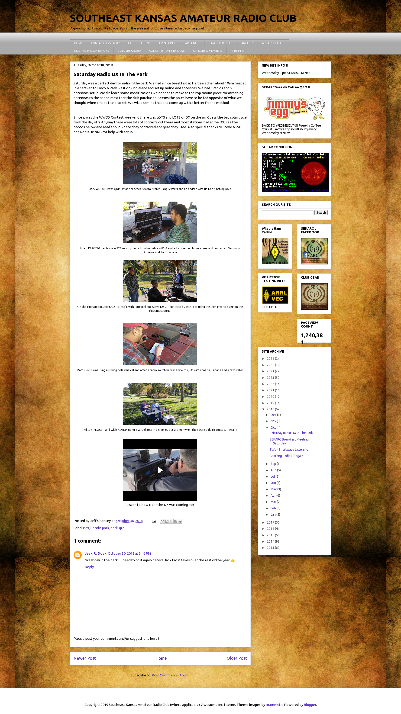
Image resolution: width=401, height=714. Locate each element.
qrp (121, 528)
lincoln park (100, 528)
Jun (274, 483)
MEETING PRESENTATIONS (91, 50)
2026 (271, 358)
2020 (271, 397)
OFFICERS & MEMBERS (207, 50)
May (274, 489)
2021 (271, 390)
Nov (274, 421)
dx (87, 528)
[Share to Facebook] (175, 521)
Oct (274, 427)
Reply (89, 567)
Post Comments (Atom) (171, 675)
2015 (271, 535)
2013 (271, 548)
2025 (271, 365)
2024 (271, 371)
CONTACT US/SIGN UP (105, 43)
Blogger (310, 705)
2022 (271, 384)
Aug (274, 470)
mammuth (274, 705)
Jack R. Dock (96, 553)
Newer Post (85, 658)
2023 (271, 378)
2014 (271, 541)
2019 (271, 403)
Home (161, 658)
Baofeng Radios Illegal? (286, 456)
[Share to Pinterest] (180, 521)
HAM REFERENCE (220, 43)
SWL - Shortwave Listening (289, 449)
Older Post (237, 658)
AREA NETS (192, 43)
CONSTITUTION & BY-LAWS (166, 50)
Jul (273, 476)
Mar (274, 502)
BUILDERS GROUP (129, 50)
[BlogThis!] (167, 521)
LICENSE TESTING (139, 43)
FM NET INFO (168, 43)
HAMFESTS (246, 43)
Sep (274, 464)
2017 (271, 522)
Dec (274, 415)
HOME (78, 43)
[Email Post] (153, 521)
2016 (271, 529)
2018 (271, 409)
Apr (273, 495)
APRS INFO (238, 50)
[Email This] (162, 521)
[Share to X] (171, 521)
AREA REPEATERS (273, 43)
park (114, 528)
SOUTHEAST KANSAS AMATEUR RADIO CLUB (183, 18)
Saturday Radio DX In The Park (291, 433)
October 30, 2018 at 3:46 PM (129, 553)
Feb (274, 508)
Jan (273, 514)
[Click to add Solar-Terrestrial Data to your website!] (295, 190)
